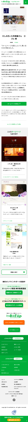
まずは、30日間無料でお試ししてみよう (14, 322)
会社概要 (16, 382)
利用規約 (3, 384)
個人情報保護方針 (17, 384)
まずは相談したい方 (14, 330)
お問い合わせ (4, 382)
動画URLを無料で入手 (14, 292)
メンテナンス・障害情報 (18, 379)
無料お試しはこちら (14, 420)
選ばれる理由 (17, 364)
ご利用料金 (3, 367)
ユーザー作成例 (17, 349)
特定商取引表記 (4, 386)
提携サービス (14, 395)
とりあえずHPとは (5, 364)
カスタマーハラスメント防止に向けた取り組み (14, 393)
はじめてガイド (4, 344)
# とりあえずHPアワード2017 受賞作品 (10, 177)
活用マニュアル (4, 352)
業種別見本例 (4, 349)
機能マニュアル (17, 344)
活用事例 (16, 367)
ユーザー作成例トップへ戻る (14, 124)
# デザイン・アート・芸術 (7, 220)
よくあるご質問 (17, 347)
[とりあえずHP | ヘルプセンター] (10, 2)
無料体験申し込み (5, 373)
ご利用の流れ (17, 370)
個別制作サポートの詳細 (14, 305)
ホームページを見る (13, 104)
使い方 (2, 370)
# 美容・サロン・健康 (7, 264)
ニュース (3, 379)
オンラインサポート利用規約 (14, 391)
